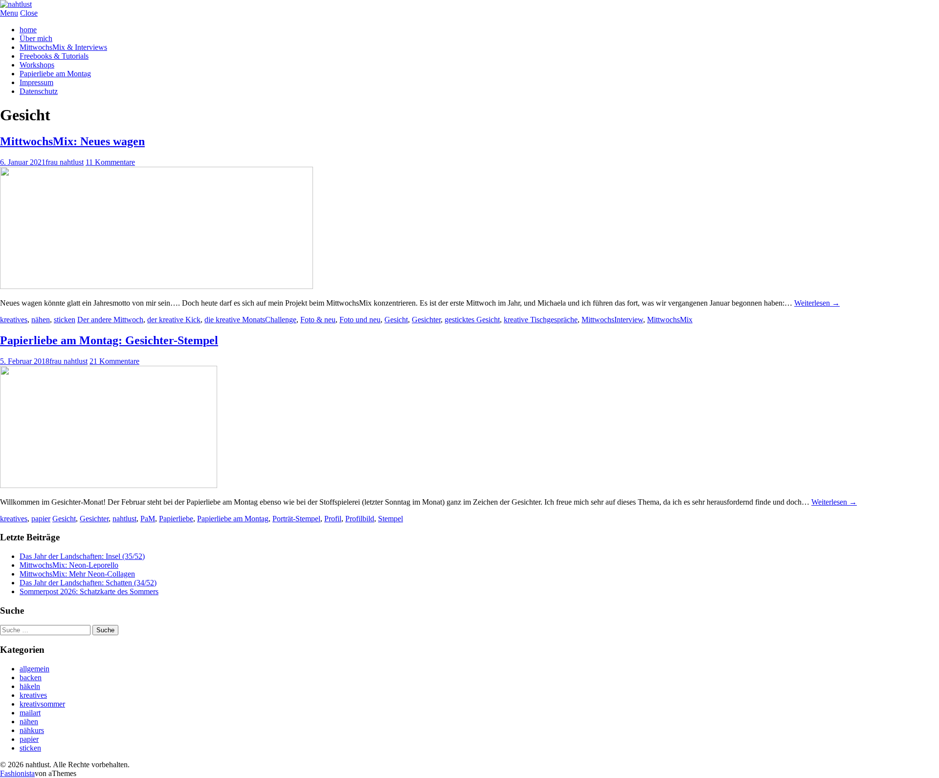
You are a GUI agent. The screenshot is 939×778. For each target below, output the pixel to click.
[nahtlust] (16, 4)
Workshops (37, 65)
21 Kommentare (114, 361)
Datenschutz (39, 91)
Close (29, 13)
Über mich (36, 38)
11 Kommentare (110, 162)
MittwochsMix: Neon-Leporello (69, 565)
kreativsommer (42, 704)
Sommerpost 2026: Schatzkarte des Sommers (89, 591)
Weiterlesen (817, 303)
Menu (9, 13)
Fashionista (17, 773)
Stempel (390, 518)
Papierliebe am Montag (55, 73)
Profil (332, 518)
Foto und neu (359, 319)
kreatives (13, 319)
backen (31, 677)
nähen (40, 319)
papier (40, 518)
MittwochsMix (670, 319)
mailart (30, 713)
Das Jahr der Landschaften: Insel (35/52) (82, 556)
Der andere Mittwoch (110, 319)
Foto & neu (317, 319)
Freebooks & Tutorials (54, 56)
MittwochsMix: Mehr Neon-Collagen (77, 574)
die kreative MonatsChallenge (250, 319)
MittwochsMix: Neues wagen (72, 141)
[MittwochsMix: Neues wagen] (156, 286)
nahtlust (124, 518)
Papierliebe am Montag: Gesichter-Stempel (109, 340)
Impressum (36, 82)
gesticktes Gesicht (472, 319)
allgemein (34, 669)
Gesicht (396, 319)
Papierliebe (176, 518)
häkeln (30, 686)
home (28, 29)
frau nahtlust (64, 162)
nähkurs (32, 730)
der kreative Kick (174, 319)
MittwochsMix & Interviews (63, 47)
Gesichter (426, 319)
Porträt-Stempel (296, 518)
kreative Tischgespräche (541, 319)
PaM (147, 518)
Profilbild (359, 518)
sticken (64, 319)
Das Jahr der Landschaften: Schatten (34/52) (88, 582)
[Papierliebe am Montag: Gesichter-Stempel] (108, 485)
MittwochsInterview (612, 319)
